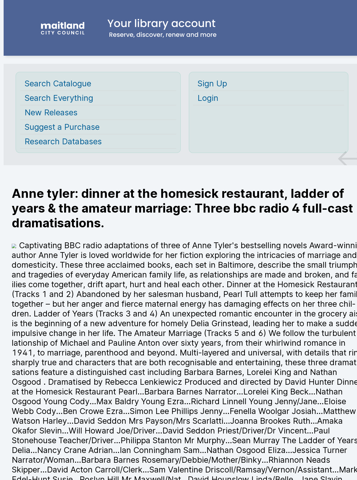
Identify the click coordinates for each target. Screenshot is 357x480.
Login (207, 98)
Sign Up (212, 83)
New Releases (51, 112)
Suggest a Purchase (62, 127)
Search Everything (59, 98)
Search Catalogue (58, 83)
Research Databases (63, 141)
